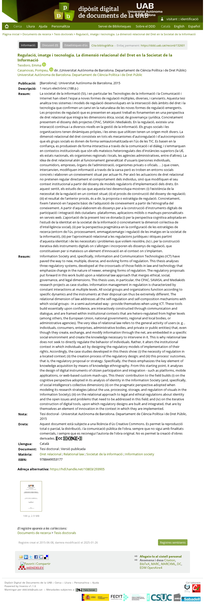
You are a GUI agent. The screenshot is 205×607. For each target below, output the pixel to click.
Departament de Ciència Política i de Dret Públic (107, 74)
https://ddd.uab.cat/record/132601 (163, 45)
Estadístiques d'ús (76, 45)
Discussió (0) (50, 45)
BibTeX (145, 564)
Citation (169, 560)
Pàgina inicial (11, 34)
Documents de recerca (36, 34)
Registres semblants (173, 542)
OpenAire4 (154, 568)
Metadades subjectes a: (61, 589)
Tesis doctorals (63, 34)
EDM (143, 568)
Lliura (30, 26)
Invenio (23, 586)
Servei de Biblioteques (114, 26)
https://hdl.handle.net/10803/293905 (77, 469)
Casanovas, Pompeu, (33, 70)
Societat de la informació (104, 454)
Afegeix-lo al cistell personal (161, 556)
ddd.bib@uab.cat (32, 589)
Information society (139, 454)
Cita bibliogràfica (102, 45)
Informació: (28, 45)
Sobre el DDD (145, 26)
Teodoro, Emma (29, 65)
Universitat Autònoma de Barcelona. (44, 74)
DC (179, 564)
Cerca (18, 26)
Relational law (74, 454)
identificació (189, 19)
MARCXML (168, 564)
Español (194, 26)
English (179, 26)
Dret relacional (50, 454)
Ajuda (43, 26)
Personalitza (61, 26)
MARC (155, 564)
